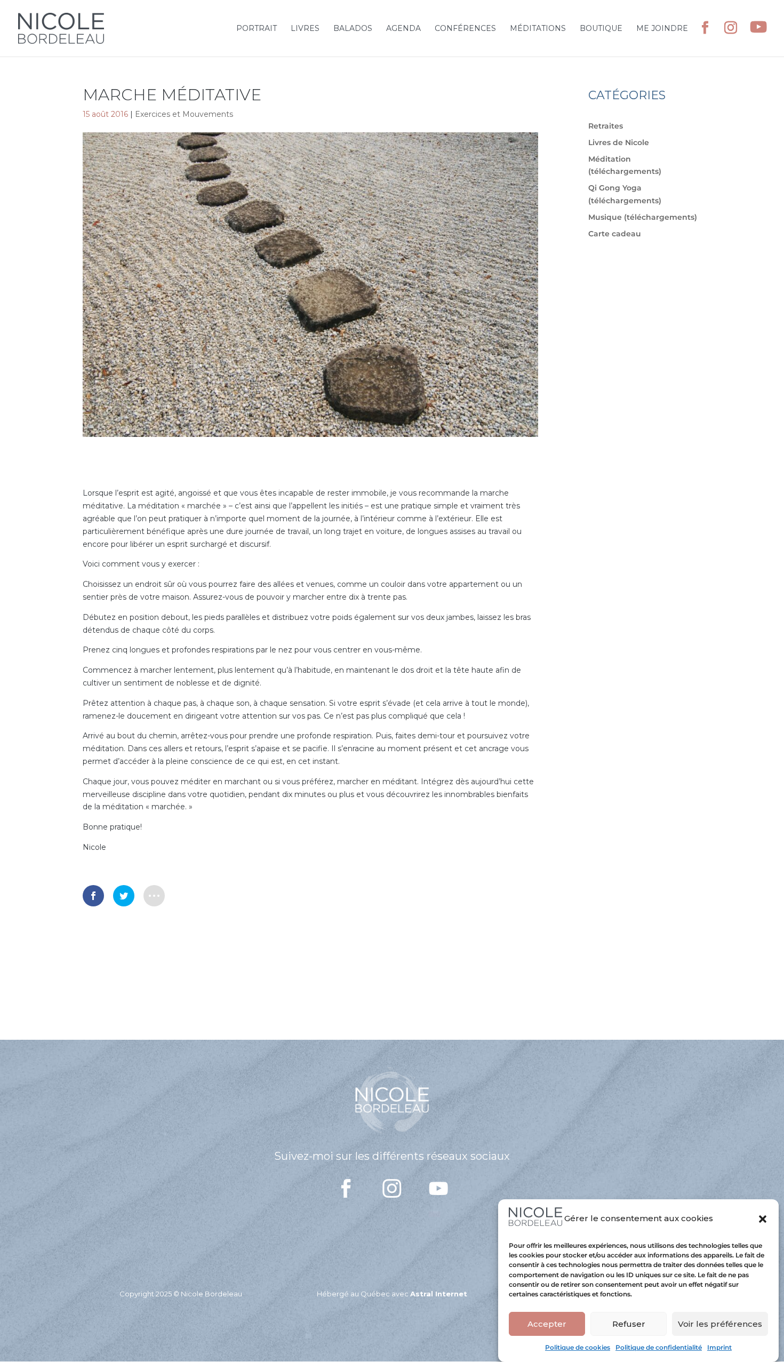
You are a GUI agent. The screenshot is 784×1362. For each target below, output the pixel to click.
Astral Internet (438, 1293)
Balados (352, 29)
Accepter (546, 1324)
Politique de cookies (577, 1347)
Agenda (403, 29)
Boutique (601, 29)
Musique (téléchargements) (642, 217)
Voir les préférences (720, 1324)
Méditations (538, 29)
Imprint (719, 1347)
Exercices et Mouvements (184, 114)
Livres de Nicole (618, 142)
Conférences (465, 29)
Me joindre (662, 29)
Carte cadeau (614, 233)
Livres (305, 29)
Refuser (628, 1324)
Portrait (256, 29)
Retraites (605, 126)
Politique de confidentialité (658, 1347)
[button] (762, 1219)
